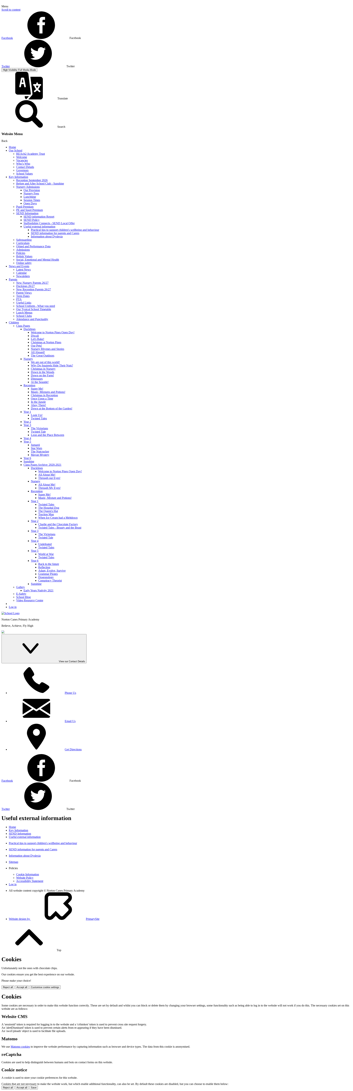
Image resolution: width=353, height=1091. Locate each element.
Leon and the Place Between (47, 435)
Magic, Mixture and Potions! (55, 497)
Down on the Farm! (42, 375)
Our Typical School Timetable (33, 309)
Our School (15, 150)
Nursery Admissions (28, 186)
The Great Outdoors (42, 355)
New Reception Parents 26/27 (33, 289)
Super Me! (37, 388)
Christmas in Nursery (43, 368)
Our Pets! (36, 345)
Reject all (8, 987)
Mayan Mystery (40, 454)
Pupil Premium (24, 206)
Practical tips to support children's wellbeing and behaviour (65, 229)
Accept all (22, 987)
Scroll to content (10, 9)
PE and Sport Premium (29, 210)
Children (14, 322)
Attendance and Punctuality (32, 319)
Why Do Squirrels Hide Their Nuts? (52, 365)
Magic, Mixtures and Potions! (48, 392)
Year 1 (27, 411)
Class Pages (23, 325)
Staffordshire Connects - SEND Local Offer (49, 223)
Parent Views (24, 292)
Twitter (5, 66)
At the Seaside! (40, 382)
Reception (29, 385)
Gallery (20, 587)
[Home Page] (10, 613)
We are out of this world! (45, 362)
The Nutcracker (40, 451)
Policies (20, 253)
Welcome (21, 157)
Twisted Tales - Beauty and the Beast (59, 527)
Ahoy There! (38, 405)
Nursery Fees (31, 193)
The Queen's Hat (48, 511)
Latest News (23, 269)
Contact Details (25, 167)
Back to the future (48, 564)
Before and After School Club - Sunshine (40, 183)
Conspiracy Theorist (50, 580)
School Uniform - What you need (35, 305)
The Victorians (39, 428)
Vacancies (22, 160)
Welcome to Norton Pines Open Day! (52, 332)
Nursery (28, 358)
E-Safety (21, 593)
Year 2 (27, 421)
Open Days (30, 203)
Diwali (35, 335)
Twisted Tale (38, 431)
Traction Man (46, 514)
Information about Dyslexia (47, 236)
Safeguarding (24, 239)
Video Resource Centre (29, 600)
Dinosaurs (37, 378)
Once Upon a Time (42, 398)
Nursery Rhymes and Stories (47, 348)
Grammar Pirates (48, 573)
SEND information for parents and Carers (55, 233)
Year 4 (27, 438)
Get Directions (73, 749)
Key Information (18, 176)
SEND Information (27, 213)
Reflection (44, 567)
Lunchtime (30, 196)
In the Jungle (38, 401)
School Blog (23, 597)
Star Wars (36, 448)
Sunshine (29, 461)
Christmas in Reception (44, 395)
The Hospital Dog (48, 507)
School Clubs (24, 315)
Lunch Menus (24, 312)
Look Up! (36, 415)
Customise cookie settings (45, 987)
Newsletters (23, 276)
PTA (19, 299)
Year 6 (27, 458)
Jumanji (35, 444)
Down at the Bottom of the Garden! (51, 408)
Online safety (24, 262)
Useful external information (39, 226)
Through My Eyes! (49, 487)
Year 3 (27, 425)
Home (12, 147)
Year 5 (27, 441)
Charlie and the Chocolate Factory (58, 524)
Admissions (23, 249)
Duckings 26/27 (25, 286)
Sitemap (13, 861)
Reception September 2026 (32, 180)
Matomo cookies (20, 1046)
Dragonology (46, 577)
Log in (13, 607)
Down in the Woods (42, 372)
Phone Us (70, 692)
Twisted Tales (39, 418)
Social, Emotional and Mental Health (37, 259)
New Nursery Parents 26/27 (32, 282)
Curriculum (22, 243)
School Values (24, 173)
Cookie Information (27, 874)
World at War (46, 554)
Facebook (7, 38)
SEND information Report (39, 216)
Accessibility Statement (29, 881)
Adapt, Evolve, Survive (52, 570)
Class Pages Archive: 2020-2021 (42, 464)
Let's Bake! (37, 339)
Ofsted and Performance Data (33, 246)
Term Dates (23, 296)
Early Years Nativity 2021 (39, 590)
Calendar (21, 272)
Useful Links (23, 302)
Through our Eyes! (49, 478)
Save (33, 1087)
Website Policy (24, 877)
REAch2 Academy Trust (30, 153)
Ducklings (29, 329)
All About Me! (46, 474)
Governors (22, 170)
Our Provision (32, 190)
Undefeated (45, 544)
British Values (24, 256)
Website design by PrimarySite (54, 918)
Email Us (70, 721)
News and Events (19, 266)
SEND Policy (32, 219)
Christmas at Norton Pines (46, 342)
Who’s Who (23, 163)
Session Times (32, 200)
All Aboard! (38, 352)
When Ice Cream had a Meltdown (58, 517)
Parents (13, 279)
